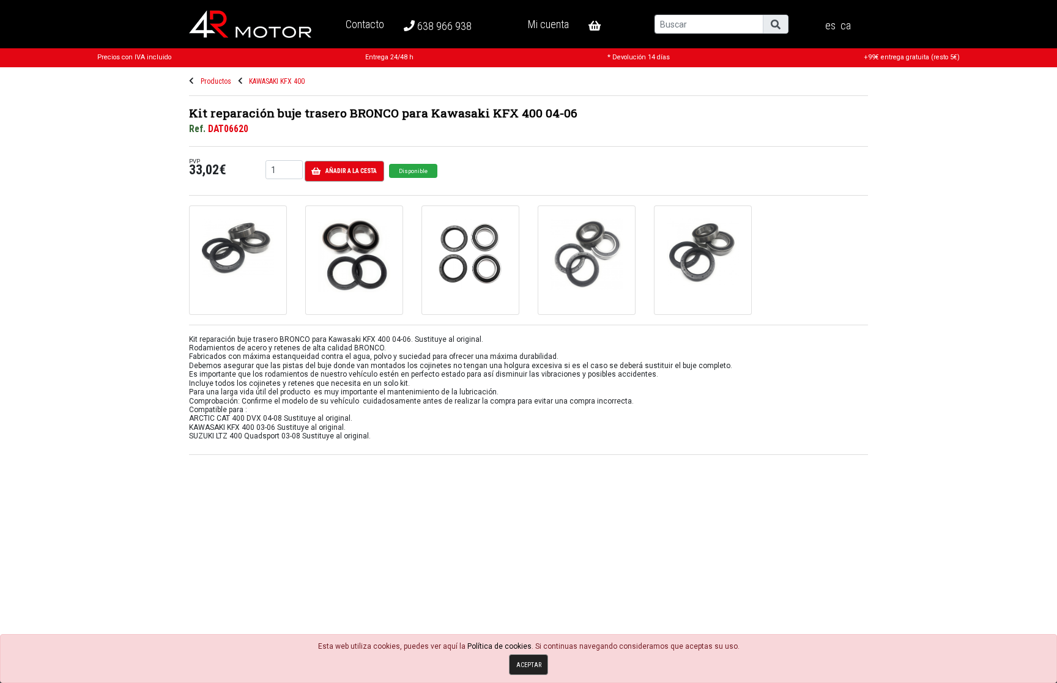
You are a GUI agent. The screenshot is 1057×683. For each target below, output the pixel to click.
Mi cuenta (548, 24)
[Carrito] (604, 25)
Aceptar (528, 665)
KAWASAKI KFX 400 (277, 81)
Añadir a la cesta (351, 171)
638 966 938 (443, 26)
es (830, 25)
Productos (216, 81)
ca (845, 25)
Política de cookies (499, 646)
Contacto (365, 24)
